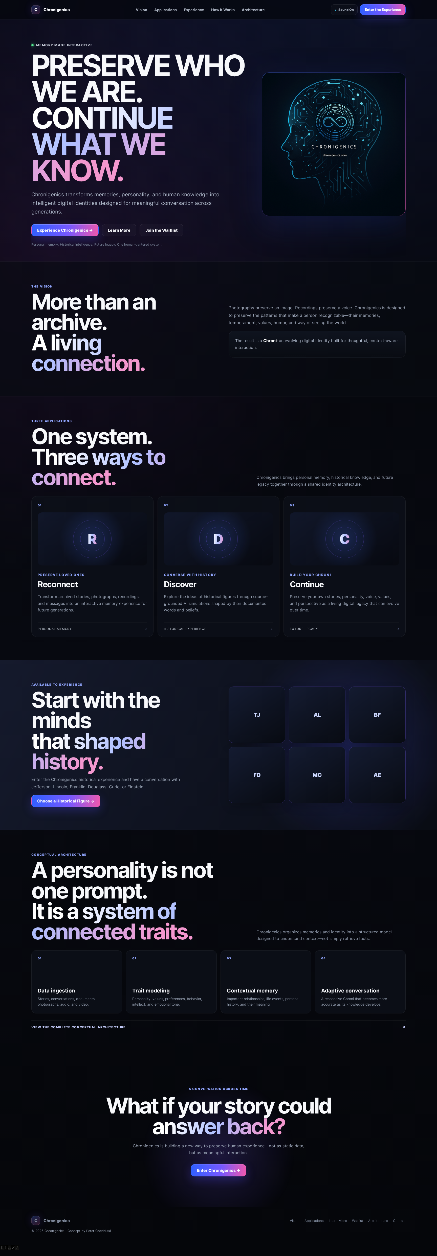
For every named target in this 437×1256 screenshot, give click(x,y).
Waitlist (357, 1221)
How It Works (223, 10)
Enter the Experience (383, 10)
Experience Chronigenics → (65, 230)
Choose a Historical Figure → (65, 800)
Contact (399, 1221)
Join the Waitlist (161, 230)
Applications (165, 10)
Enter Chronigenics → (218, 1170)
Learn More (119, 230)
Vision (141, 10)
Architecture (253, 10)
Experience (194, 10)
